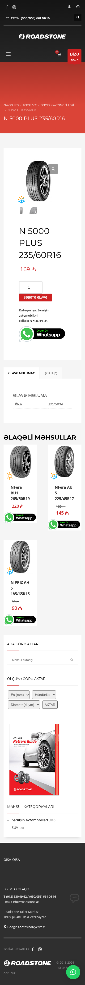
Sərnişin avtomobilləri (30, 820)
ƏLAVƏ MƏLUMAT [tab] (21, 373)
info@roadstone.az (26, 902)
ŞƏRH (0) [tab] (51, 373)
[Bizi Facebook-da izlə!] (32, 949)
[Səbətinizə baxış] (59, 55)
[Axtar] (72, 660)
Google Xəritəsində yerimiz (26, 927)
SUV (15, 827)
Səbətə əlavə (35, 297)
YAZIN (74, 56)
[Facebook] (7, 7)
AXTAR (50, 705)
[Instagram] (14, 7)
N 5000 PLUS (38, 321)
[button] (53, 169)
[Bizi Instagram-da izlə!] (39, 949)
